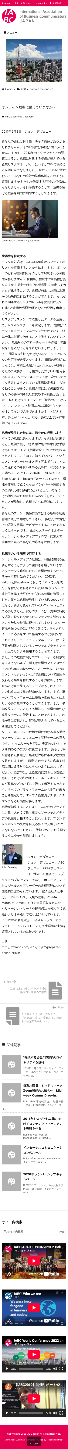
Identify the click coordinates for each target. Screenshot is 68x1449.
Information (41, 3)
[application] (34, 1354)
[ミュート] (55, 1369)
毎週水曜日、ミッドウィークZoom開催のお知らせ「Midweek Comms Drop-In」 (43, 1090)
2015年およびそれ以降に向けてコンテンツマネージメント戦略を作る (43, 1123)
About (7, 3)
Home (8, 89)
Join (17, 3)
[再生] (7, 1369)
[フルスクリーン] (61, 1369)
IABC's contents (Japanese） (37, 89)
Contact (27, 3)
